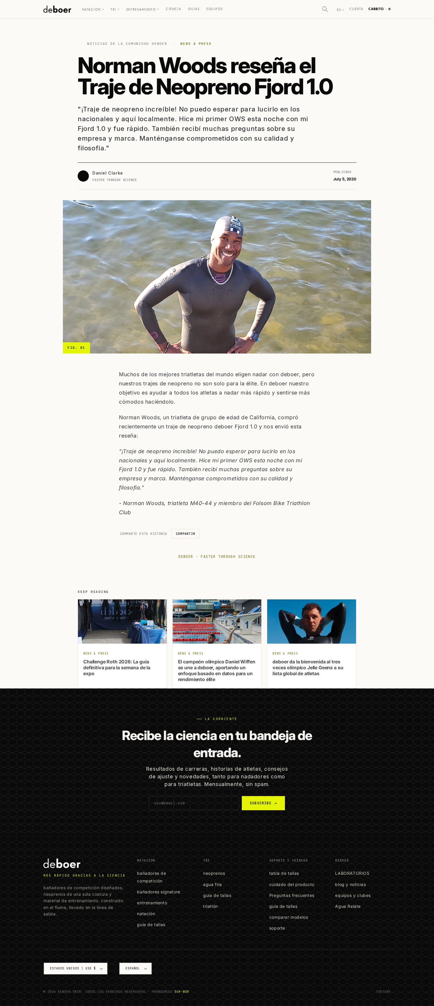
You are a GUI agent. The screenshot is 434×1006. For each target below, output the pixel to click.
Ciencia (173, 9)
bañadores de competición (151, 877)
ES (340, 9)
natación (146, 913)
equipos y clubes (353, 895)
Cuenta (356, 9)
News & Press (195, 44)
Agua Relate (348, 906)
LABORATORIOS (352, 873)
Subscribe (263, 803)
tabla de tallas (284, 873)
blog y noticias (350, 884)
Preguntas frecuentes (291, 895)
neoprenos (214, 873)
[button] (325, 9)
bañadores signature (158, 891)
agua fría (212, 884)
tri (115, 9)
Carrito (379, 9)
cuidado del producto (291, 884)
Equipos (214, 9)
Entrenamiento (142, 9)
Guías (194, 9)
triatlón (210, 906)
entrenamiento (152, 902)
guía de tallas (151, 924)
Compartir (185, 534)
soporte (277, 928)
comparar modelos (288, 917)
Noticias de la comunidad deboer (127, 44)
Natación (93, 9)
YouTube (383, 991)
